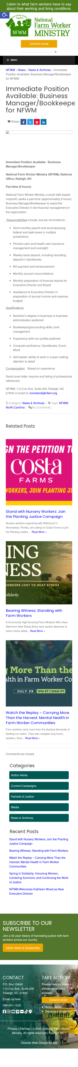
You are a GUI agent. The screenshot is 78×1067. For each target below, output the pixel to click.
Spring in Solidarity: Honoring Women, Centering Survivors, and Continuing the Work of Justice (38, 877)
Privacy (12, 1028)
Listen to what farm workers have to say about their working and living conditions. (39, 6)
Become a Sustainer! (58, 1011)
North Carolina (15, 407)
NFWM (63, 403)
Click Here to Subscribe (23, 947)
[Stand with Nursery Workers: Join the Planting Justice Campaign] (39, 472)
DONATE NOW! (58, 1000)
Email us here (11, 999)
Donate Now (39, 44)
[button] (4, 13)
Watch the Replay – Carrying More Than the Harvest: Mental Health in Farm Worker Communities (37, 717)
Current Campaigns (23, 786)
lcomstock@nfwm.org (43, 393)
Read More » (39, 532)
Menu (14, 60)
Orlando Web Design (34, 1043)
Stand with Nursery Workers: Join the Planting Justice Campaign (35, 514)
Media (15, 807)
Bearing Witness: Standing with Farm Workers (38, 850)
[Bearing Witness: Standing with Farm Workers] (39, 572)
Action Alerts (19, 775)
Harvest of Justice (22, 796)
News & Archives (33, 403)
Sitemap (24, 1028)
